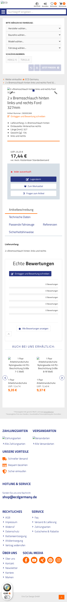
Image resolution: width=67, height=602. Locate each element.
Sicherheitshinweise (21, 232)
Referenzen (50, 224)
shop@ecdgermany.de (19, 497)
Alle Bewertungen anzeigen (35, 328)
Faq (36, 517)
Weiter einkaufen (13, 79)
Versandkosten (48, 412)
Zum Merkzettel (35, 186)
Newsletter (11, 568)
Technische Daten (20, 217)
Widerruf (9, 527)
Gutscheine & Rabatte (47, 531)
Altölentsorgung (14, 541)
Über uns (10, 559)
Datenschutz (12, 531)
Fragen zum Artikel (35, 193)
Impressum (11, 522)
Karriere (9, 573)
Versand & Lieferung (45, 522)
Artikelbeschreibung (21, 209)
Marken (9, 577)
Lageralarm (35, 179)
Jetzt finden (49, 67)
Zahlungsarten (43, 527)
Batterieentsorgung (16, 536)
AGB (7, 517)
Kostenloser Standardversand (34, 160)
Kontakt (9, 563)
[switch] (7, 597)
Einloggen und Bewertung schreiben (27, 116)
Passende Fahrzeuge (21, 224)
